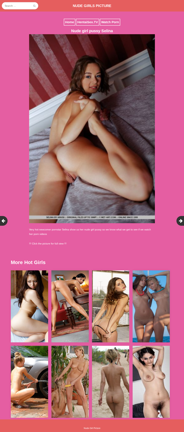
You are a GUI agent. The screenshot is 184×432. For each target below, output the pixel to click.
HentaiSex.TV (87, 22)
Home (69, 22)
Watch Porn (110, 22)
